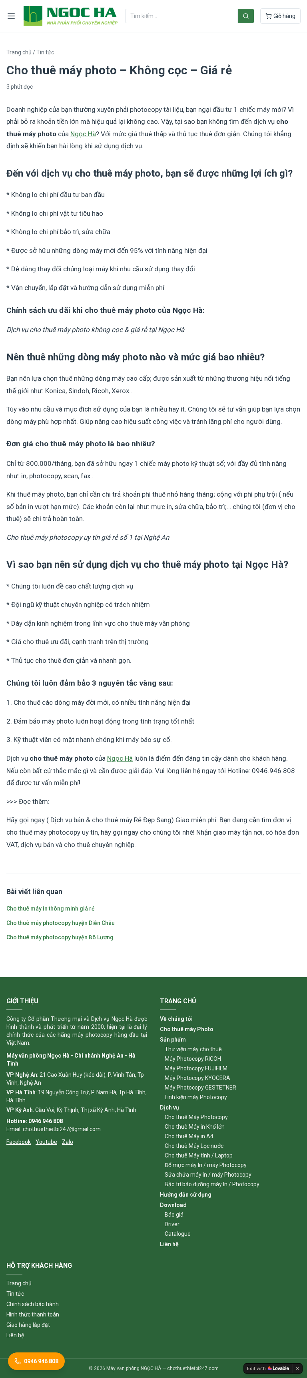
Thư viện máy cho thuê (193, 1049)
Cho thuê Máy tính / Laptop (199, 1155)
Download (173, 1205)
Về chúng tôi (176, 1019)
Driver (172, 1224)
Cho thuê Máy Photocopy (196, 1117)
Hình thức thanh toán (32, 1314)
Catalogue (178, 1234)
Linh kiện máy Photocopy (196, 1097)
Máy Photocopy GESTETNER (200, 1087)
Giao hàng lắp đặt (28, 1325)
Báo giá (174, 1214)
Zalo (67, 1142)
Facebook (18, 1142)
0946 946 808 (41, 1361)
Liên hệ (169, 1244)
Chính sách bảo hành (32, 1304)
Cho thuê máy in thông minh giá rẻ (50, 908)
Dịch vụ (169, 1107)
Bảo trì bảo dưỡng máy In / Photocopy (212, 1184)
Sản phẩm (173, 1039)
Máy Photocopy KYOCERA (197, 1078)
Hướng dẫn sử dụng (185, 1194)
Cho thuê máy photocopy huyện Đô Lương (60, 937)
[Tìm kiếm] (246, 16)
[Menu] (11, 16)
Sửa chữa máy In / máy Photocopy (208, 1174)
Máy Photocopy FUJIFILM (196, 1068)
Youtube (46, 1142)
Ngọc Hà (83, 134)
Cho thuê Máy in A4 (189, 1136)
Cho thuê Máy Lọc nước (194, 1146)
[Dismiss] (297, 1368)
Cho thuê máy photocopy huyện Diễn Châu (60, 923)
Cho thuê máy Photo (186, 1029)
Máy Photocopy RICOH (193, 1059)
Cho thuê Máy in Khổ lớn (195, 1126)
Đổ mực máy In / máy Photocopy (206, 1165)
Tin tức (45, 52)
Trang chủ (19, 52)
